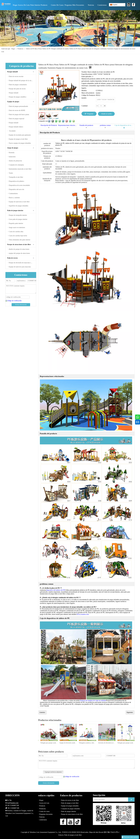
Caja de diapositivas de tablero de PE (124, 125)
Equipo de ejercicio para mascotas (20, 267)
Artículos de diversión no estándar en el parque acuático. (87, 743)
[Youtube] (70, 822)
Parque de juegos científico (17, 97)
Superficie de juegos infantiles (18, 206)
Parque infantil (12, 72)
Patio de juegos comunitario (18, 84)
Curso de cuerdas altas (16, 231)
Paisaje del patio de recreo (17, 89)
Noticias (42, 817)
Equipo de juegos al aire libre (18, 139)
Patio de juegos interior (15, 210)
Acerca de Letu (44, 803)
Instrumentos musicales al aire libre (20, 169)
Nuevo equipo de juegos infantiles (20, 143)
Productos (42, 809)
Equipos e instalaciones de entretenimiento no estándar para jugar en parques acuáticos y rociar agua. (125, 743)
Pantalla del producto (86, 125)
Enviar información (21, 304)
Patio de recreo (12, 258)
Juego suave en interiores (17, 227)
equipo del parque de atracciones (19, 253)
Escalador (12, 131)
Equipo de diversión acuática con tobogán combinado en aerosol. (48, 743)
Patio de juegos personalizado (18, 106)
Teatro (11, 173)
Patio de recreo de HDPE (17, 110)
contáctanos (43, 820)
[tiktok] (77, 822)
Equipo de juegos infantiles (70, 806)
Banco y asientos (14, 197)
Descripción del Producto (49, 125)
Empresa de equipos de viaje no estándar (93, 700)
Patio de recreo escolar (16, 76)
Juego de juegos (12, 148)
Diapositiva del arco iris (16, 189)
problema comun (105, 125)
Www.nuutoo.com (83, 614)
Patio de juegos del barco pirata (19, 114)
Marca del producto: (87, 93)
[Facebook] (133, 4)
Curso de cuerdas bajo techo (18, 236)
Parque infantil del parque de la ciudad (21, 80)
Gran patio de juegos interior (18, 219)
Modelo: (84, 90)
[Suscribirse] (131, 799)
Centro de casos (44, 811)
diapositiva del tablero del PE (55, 590)
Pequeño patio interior (16, 223)
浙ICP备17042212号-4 (111, 832)
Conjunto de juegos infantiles (70, 809)
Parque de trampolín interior (18, 215)
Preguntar (90, 114)
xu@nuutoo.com (12, 803)
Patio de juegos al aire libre (70, 803)
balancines (12, 157)
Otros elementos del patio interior (19, 240)
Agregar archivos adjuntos (53, 772)
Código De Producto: (88, 95)
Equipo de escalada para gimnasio (20, 135)
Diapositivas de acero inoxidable (19, 185)
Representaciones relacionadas (67, 125)
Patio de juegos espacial (16, 118)
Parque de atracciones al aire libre (19, 244)
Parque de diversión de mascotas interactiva (22, 263)
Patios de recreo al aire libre (70, 800)
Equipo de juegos (13, 101)
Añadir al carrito (106, 114)
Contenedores (13, 193)
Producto (42, 806)
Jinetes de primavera (15, 161)
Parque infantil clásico (16, 127)
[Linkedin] (128, 4)
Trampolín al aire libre (16, 177)
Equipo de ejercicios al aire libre (19, 202)
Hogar (41, 800)
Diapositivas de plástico (16, 181)
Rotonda (11, 152)
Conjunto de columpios (16, 165)
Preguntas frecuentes (46, 814)
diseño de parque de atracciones (19, 249)
